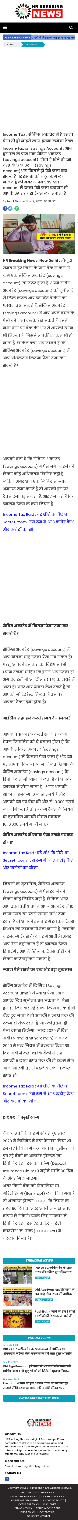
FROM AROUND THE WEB (39, 1398)
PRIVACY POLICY (23, 1508)
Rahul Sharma (16, 201)
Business (32, 44)
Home (10, 44)
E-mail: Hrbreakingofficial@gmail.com (28, 1466)
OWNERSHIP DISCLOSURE (24, 1500)
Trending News (39, 1260)
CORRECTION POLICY (52, 1496)
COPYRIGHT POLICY (28, 1504)
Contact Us (15, 1460)
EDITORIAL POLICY (44, 1492)
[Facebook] (7, 1479)
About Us (13, 1434)
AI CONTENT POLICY (53, 1500)
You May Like (38, 1338)
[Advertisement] (39, 88)
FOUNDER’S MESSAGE (38, 1516)
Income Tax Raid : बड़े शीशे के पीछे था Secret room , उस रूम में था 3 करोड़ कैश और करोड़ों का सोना (38, 522)
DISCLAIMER (49, 1504)
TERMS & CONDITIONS (48, 1508)
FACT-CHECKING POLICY (23, 1496)
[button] (5, 27)
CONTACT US (46, 1512)
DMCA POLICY (27, 1512)
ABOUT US (25, 1492)
